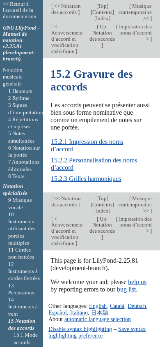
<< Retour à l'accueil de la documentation (20, 10)
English (98, 306)
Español (57, 312)
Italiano (79, 312)
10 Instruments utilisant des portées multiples (21, 228)
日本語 (99, 312)
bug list (126, 289)
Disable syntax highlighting (80, 329)
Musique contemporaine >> (135, 12)
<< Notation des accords (66, 9)
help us (137, 281)
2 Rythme (19, 98)
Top (102, 6)
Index (102, 18)
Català (117, 306)
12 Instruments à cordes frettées (24, 271)
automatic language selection (97, 319)
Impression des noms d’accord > (135, 32)
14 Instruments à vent (23, 306)
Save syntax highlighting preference (97, 332)
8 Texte (16, 176)
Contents (102, 12)
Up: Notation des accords (102, 32)
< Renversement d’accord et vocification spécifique (67, 38)
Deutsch (137, 306)
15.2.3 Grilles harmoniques (86, 178)
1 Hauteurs (20, 91)
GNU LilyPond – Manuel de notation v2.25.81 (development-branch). (21, 43)
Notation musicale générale (13, 77)
